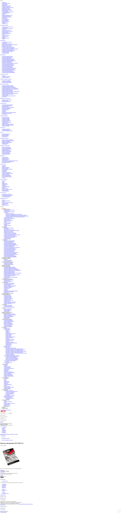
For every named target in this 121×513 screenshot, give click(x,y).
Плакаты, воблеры (5, 203)
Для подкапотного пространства (7, 28)
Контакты (3, 431)
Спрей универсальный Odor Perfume (8, 71)
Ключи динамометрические (10, 336)
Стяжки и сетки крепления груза (7, 173)
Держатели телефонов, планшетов (7, 7)
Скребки (3, 187)
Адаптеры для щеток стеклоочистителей (8, 95)
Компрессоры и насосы (6, 8)
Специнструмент (5, 159)
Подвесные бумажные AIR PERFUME (8, 72)
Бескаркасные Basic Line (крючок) (7, 85)
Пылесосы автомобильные (6, 108)
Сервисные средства (5, 33)
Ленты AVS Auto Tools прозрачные (11, 359)
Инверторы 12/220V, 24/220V (7, 99)
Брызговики (4, 165)
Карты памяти (4, 114)
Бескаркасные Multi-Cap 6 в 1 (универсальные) (9, 88)
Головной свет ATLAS (6, 118)
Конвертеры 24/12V (5, 100)
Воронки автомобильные (6, 147)
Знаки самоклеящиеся (5, 167)
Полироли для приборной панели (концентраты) (14, 214)
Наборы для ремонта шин (6, 150)
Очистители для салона (10, 213)
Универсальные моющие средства (7, 49)
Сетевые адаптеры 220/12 (6, 101)
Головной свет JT (5, 123)
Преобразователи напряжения (5, 98)
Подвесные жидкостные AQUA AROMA (10, 254)
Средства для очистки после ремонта (10, 233)
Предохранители (5, 109)
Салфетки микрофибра (6, 186)
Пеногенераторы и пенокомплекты (11, 391)
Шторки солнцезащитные (8, 374)
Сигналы (3, 110)
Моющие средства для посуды (7, 46)
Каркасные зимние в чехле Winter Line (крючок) (10, 93)
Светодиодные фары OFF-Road (7, 130)
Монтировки (8, 345)
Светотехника (4, 13)
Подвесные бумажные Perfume (7, 66)
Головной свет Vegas (5, 117)
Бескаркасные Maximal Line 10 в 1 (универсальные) (12, 270)
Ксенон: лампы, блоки (6, 125)
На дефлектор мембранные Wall (7, 61)
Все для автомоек (5, 20)
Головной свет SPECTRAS (6, 120)
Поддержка (4, 432)
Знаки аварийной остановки (8, 321)
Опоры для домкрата (5, 77)
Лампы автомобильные (6, 12)
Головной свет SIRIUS (7, 296)
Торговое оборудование (6, 200)
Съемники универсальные (10, 354)
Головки (7, 331)
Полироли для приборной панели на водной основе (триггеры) (16, 215)
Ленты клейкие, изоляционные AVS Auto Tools (9, 160)
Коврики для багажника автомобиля (8, 140)
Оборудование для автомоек (6, 194)
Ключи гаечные (8, 335)
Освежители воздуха (5, 52)
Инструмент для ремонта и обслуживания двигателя (14, 348)
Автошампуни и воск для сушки (7, 26)
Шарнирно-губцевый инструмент (11, 342)
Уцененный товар (5, 406)
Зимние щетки (4, 183)
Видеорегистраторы (5, 106)
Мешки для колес (5, 184)
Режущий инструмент (9, 340)
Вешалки (3, 166)
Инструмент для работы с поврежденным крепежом (14, 352)
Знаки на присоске (5, 168)
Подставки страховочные (6, 76)
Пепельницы (4, 171)
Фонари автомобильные (8, 308)
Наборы (3, 38)
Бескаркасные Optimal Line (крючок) (8, 86)
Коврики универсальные (6, 141)
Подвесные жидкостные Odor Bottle (8, 59)
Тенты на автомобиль (5, 174)
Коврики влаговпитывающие (7, 142)
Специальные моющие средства (7, 51)
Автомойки (8, 394)
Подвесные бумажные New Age (7, 57)
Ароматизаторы (2, 54)
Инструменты (4, 17)
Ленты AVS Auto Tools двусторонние (12, 358)
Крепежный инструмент (6, 162)
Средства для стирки (5, 53)
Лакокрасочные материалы (6, 32)
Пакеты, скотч (4, 204)
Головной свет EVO (5, 121)
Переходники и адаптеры (10, 339)
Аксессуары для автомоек (10, 392)
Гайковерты (8, 332)
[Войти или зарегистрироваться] (0, 425)
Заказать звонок (2, 434)
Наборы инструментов (7, 346)
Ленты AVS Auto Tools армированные (12, 356)
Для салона (4, 29)
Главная (3, 436)
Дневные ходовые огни (8, 306)
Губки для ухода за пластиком (7, 189)
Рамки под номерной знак (6, 172)
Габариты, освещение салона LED (9, 302)
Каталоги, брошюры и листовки (7, 202)
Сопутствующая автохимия (6, 195)
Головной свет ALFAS (7, 297)
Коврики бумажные (5, 143)
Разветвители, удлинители (6, 5)
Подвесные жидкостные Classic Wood (8, 64)
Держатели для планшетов (6, 81)
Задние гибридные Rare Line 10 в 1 (9, 275)
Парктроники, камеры (7, 287)
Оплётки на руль (5, 169)
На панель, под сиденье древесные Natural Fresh (10, 63)
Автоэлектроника (3, 103)
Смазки (3, 34)
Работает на (2, 511)
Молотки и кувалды (9, 337)
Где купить (4, 430)
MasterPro (3, 37)
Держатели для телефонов (6, 80)
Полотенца (6, 382)
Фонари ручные (4, 136)
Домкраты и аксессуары (6, 6)
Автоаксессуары (5, 18)
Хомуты (7, 363)
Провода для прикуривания (6, 151)
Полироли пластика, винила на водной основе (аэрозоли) (15, 216)
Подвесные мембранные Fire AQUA (8, 58)
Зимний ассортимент (7, 225)
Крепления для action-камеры (7, 113)
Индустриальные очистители (7, 43)
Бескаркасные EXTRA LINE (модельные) (9, 87)
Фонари (3, 14)
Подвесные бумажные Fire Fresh (7, 56)
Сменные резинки (7, 276)
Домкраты (4, 75)
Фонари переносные (5, 135)
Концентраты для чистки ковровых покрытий (9, 44)
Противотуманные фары (8, 305)
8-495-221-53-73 (2, 508)
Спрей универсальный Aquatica (7, 70)
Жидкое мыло (4, 42)
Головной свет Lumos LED (6, 122)
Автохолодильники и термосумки (7, 11)
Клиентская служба (9, 434)
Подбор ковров (6, 318)
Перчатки (7, 361)
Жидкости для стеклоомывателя (7, 31)
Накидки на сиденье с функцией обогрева (9, 112)
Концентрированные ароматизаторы (8, 69)
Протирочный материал (10, 398)
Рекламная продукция (5, 21)
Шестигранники (8, 343)
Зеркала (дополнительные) (6, 175)
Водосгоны (4, 180)
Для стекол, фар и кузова (6, 30)
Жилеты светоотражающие (6, 148)
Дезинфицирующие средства (9, 227)
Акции (3, 429)
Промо (5, 400)
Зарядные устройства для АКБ (7, 15)
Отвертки (7, 338)
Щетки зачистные (9, 344)
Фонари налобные (5, 134)
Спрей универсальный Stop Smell (9, 248)
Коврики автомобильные (4, 138)
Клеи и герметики (7, 219)
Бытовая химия (2, 40)
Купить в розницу (15, 434)
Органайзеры (4, 170)
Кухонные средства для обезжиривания (8, 50)
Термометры (4, 111)
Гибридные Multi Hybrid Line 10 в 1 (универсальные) (10, 91)
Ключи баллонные (9, 334)
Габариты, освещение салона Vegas (8, 124)
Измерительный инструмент (10, 333)
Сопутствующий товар (6, 196)
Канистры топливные (5, 149)
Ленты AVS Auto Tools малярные (11, 357)
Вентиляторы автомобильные (7, 105)
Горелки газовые (5, 157)
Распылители (4, 185)
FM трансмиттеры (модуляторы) (7, 104)
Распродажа (4, 2)
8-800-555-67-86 (2, 504)
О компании (4, 427)
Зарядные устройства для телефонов (8, 107)
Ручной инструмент (5, 158)
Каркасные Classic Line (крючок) (7, 89)
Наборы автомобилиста (8, 326)
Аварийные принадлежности (7, 16)
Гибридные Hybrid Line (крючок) (7, 90)
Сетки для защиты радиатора (7, 176)
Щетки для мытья (5, 188)
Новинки (3, 22)
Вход (2, 425)
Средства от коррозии (5, 35)
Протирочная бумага (7, 388)
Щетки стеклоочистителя (6, 9)
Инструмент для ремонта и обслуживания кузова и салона (15, 349)
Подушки (3, 177)
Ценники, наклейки (7, 405)
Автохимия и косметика (6, 3)
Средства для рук (5, 36)
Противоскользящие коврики (7, 82)
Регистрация (5, 425)
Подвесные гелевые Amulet (8, 242)
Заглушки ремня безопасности (9, 368)
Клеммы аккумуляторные (6, 153)
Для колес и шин (5, 27)
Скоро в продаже (5, 23)
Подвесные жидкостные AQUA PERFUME (9, 68)
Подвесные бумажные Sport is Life (7, 65)
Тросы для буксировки (6, 152)
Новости (3, 428)
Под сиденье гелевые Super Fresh (7, 67)
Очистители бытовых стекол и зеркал (8, 47)
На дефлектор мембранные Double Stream (9, 60)
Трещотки (7, 341)
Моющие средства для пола (6, 45)
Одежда (3, 201)
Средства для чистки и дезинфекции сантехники (10, 48)
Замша (3, 182)
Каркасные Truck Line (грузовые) (7, 92)
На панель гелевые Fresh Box (7, 62)
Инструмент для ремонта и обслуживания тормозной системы (16, 351)
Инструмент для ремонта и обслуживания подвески (14, 350)
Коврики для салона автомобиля (7, 139)
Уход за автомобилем (5, 19)
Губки (3, 181)
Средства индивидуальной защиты (8, 161)
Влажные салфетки (5, 190)
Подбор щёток (4, 96)
